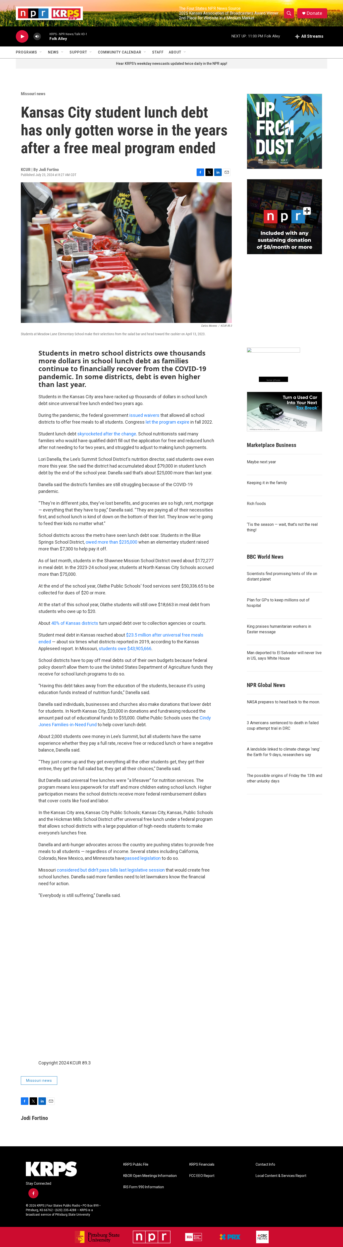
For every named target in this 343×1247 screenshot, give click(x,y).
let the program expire (167, 422)
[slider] (45, 36)
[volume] (37, 36)
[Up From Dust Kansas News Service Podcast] (284, 131)
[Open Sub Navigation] (41, 52)
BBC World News (265, 557)
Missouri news (33, 93)
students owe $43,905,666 (125, 648)
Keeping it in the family (267, 482)
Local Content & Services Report (281, 1176)
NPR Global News (266, 685)
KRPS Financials (201, 1164)
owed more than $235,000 (111, 542)
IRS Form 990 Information (143, 1187)
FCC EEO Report (201, 1176)
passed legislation (143, 858)
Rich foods (256, 503)
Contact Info (265, 1164)
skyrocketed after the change (106, 433)
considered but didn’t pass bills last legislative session (111, 870)
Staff (158, 52)
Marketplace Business (271, 445)
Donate (314, 13)
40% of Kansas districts (74, 623)
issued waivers (144, 415)
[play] (22, 36)
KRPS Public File (135, 1164)
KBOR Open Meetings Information (150, 1176)
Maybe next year (261, 462)
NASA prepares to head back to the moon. (283, 702)
